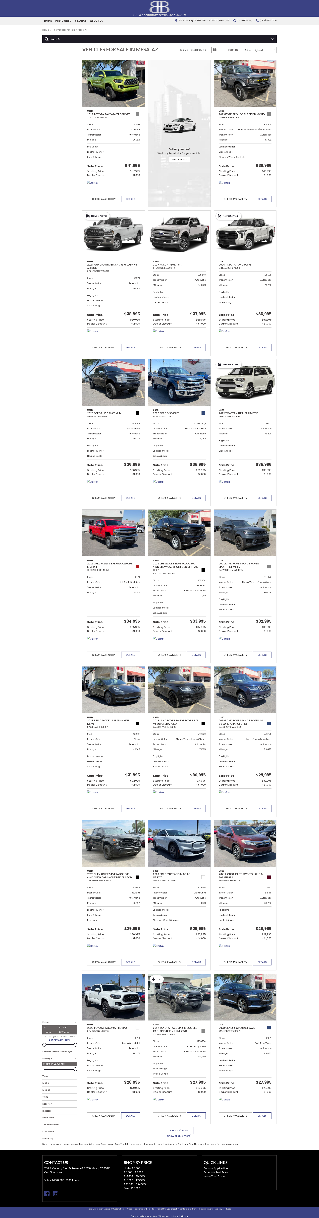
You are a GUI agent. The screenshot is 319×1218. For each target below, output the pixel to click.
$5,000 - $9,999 (133, 1172)
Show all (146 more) (179, 1136)
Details (130, 199)
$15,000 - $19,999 (134, 1180)
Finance (80, 20)
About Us (96, 20)
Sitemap (184, 1216)
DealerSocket (173, 1209)
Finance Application (216, 1168)
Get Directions (53, 1172)
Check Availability (104, 199)
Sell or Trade (179, 159)
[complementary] (309, 1208)
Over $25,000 (132, 1188)
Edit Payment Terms (59, 1039)
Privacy (174, 1216)
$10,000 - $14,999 (134, 1176)
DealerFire (151, 1209)
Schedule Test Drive (216, 1172)
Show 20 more (179, 1130)
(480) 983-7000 (61, 1180)
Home (48, 20)
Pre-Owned (63, 20)
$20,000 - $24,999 (135, 1184)
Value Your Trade (214, 1176)
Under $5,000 (132, 1168)
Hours (77, 1180)
